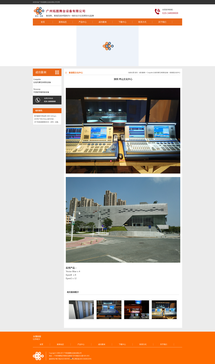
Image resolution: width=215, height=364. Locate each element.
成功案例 (103, 22)
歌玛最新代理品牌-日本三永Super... (45, 116)
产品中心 (83, 22)
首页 (43, 22)
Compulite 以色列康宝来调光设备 (157, 72)
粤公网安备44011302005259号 (81, 359)
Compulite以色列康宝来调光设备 (42, 80)
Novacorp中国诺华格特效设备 (41, 90)
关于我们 (162, 22)
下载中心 (122, 22)
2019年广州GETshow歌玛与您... (44, 119)
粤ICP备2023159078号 (62, 359)
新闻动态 (63, 22)
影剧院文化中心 (175, 72)
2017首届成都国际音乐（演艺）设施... (46, 122)
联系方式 (142, 22)
